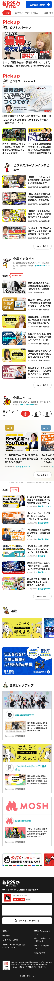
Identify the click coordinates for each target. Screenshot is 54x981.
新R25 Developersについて (42, 946)
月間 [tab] (47, 413)
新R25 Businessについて (42, 932)
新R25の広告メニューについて (42, 939)
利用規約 (6, 935)
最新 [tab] (25, 413)
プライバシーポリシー (11, 940)
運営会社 (6, 931)
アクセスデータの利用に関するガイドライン (14, 945)
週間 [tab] (36, 413)
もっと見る (41, 246)
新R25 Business (42, 265)
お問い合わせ (39, 952)
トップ (7, 12)
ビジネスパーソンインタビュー (27, 12)
